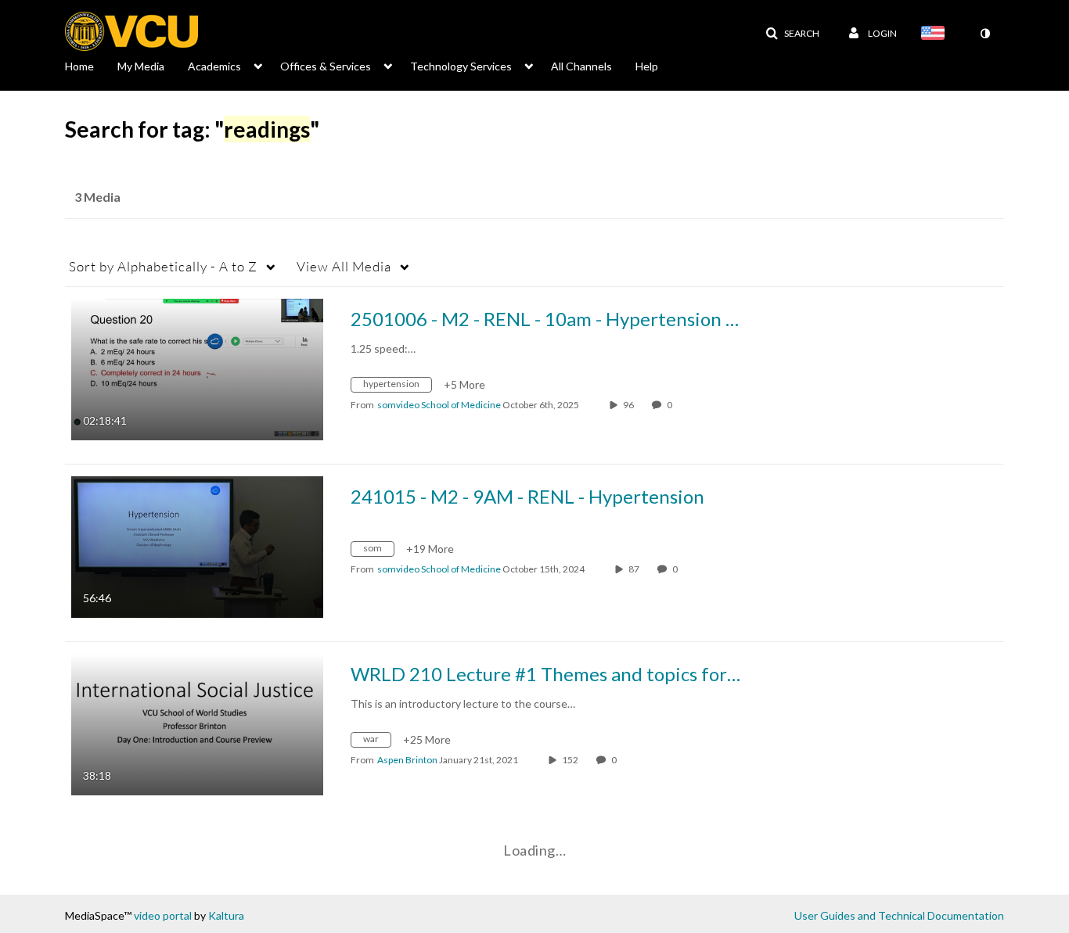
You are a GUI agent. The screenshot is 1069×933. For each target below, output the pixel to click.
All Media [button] (344, 266)
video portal (163, 915)
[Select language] (936, 34)
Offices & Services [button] (325, 66)
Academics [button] (214, 66)
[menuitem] (91, 65)
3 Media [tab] (97, 196)
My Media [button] (140, 66)
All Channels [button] (581, 66)
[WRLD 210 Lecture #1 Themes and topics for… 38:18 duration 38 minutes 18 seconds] (197, 723)
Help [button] (646, 66)
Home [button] (79, 66)
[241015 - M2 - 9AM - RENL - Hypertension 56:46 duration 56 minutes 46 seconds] (197, 545)
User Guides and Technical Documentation (899, 915)
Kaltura (226, 915)
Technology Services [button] (461, 66)
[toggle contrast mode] (984, 34)
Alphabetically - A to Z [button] (163, 266)
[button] (792, 34)
